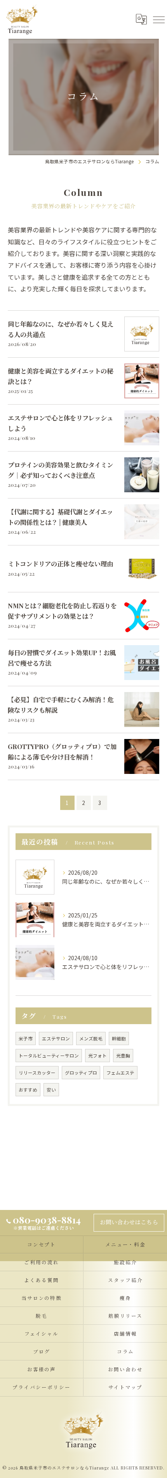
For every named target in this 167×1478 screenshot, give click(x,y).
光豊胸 (123, 1055)
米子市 (26, 1038)
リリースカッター (37, 1073)
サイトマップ (125, 1387)
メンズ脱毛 (91, 1038)
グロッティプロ (81, 1073)
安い (51, 1090)
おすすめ (28, 1090)
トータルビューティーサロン (49, 1055)
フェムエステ (120, 1073)
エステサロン (56, 1038)
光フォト (97, 1055)
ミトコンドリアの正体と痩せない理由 (60, 563)
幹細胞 (119, 1038)
